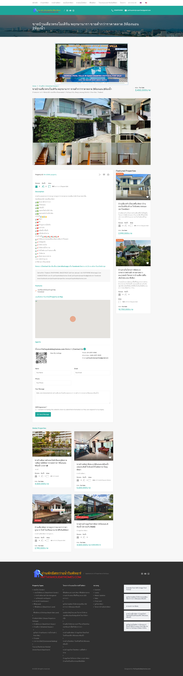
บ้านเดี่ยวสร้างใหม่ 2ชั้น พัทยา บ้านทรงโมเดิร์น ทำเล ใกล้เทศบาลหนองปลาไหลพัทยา (132, 206)
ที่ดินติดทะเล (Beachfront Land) (45, 607)
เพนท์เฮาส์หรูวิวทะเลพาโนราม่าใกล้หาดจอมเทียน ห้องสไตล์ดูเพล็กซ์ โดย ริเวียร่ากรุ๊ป (75, 615)
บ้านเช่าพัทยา (45, 3)
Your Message (39, 389)
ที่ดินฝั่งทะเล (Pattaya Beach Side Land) (46, 612)
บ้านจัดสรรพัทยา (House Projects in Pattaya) (43, 619)
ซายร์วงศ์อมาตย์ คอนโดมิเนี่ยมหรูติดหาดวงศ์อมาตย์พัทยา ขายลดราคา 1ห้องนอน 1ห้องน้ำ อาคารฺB (51, 463)
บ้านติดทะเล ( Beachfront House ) (45, 624)
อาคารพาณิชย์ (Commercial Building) (45, 641)
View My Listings (55, 353)
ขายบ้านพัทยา (56, 3)
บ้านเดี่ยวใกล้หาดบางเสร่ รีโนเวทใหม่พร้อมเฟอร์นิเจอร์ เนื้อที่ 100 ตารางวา (76, 625)
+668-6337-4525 (95, 355)
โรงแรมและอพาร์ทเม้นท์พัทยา (108, 3)
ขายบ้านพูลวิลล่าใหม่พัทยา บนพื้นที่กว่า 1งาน (75, 651)
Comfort (97, 590)
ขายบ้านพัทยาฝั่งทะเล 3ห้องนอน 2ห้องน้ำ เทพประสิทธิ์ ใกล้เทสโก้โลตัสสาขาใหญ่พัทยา (93, 467)
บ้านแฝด (36, 638)
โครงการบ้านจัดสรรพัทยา (103, 607)
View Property (52, 451)
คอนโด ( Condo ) (39, 590)
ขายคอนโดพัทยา (81, 3)
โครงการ (123, 3)
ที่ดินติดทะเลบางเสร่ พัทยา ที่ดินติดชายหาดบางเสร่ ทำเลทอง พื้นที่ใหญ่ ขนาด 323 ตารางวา (76, 595)
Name (37, 368)
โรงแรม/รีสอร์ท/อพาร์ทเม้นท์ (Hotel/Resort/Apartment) (41, 648)
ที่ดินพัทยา (92, 3)
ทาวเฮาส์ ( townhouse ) (41, 601)
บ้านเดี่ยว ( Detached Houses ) (49, 86)
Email (76, 368)
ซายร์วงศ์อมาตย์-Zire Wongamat (46, 595)
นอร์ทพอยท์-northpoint (43, 598)
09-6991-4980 (92, 352)
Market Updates (100, 595)
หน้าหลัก (35, 3)
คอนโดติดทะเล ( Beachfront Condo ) (47, 592)
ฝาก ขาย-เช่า (132, 3)
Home (34, 86)
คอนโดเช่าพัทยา (68, 3)
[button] (73, 319)
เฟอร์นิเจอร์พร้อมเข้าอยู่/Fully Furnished (47, 291)
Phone (37, 379)
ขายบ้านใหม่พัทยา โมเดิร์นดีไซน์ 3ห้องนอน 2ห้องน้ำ (76, 642)
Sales (96, 598)
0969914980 (118, 10)
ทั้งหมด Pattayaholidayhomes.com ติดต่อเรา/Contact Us (59, 349)
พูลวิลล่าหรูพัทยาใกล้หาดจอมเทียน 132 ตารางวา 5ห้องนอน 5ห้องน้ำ (75, 605)
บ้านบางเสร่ (98, 601)
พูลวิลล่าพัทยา (99, 604)
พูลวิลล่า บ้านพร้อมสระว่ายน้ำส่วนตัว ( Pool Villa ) (45, 634)
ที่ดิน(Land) (37, 604)
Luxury (97, 592)
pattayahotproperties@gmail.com (139, 10)
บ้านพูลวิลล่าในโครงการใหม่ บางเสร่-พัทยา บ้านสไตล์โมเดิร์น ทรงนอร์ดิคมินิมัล (76, 660)
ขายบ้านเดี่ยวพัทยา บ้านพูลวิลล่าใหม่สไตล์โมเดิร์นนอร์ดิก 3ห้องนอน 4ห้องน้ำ (76, 634)
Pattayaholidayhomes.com (142, 669)
